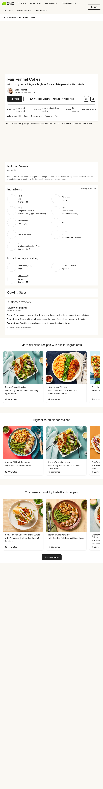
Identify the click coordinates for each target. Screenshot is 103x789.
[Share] (93, 99)
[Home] (4, 17)
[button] (51, 189)
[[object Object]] (86, 99)
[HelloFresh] (8, 3)
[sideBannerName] (51, 143)
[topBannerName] (51, 28)
